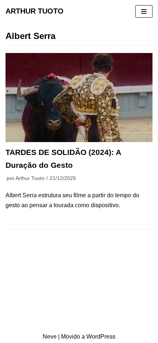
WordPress (100, 336)
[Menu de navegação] (143, 11)
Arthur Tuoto (29, 178)
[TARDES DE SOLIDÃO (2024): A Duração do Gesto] (79, 97)
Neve (50, 336)
